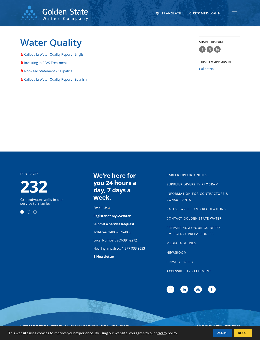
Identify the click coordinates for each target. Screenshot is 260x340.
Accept (222, 333)
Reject (243, 333)
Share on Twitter (210, 49)
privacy (161, 333)
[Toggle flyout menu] (234, 13)
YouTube (198, 289)
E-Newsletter (103, 256)
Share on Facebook (202, 49)
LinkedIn (184, 289)
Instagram (170, 289)
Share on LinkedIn (217, 49)
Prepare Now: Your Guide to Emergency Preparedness (193, 231)
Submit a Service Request (114, 224)
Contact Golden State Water (194, 218)
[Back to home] (87, 13)
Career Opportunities (187, 175)
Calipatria (206, 69)
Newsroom (177, 252)
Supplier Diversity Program (193, 184)
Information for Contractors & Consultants (197, 197)
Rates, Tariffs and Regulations (196, 209)
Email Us (100, 208)
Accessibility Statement (189, 271)
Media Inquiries (181, 243)
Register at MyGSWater (112, 216)
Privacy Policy (180, 262)
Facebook (212, 289)
